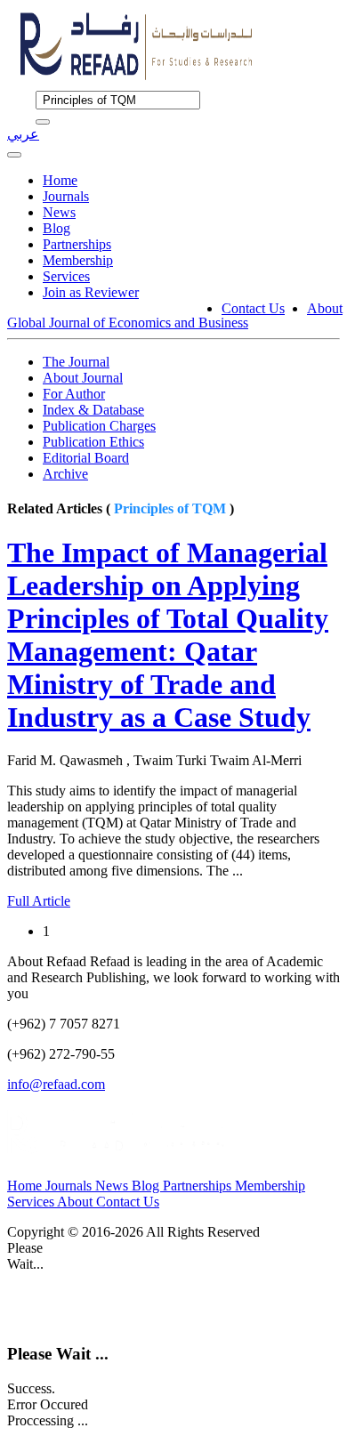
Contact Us (253, 308)
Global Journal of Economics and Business (127, 322)
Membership (78, 260)
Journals (66, 196)
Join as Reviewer (91, 292)
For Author (74, 393)
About (325, 308)
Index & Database (93, 409)
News (59, 212)
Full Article (38, 900)
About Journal (83, 377)
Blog (56, 228)
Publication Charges (99, 425)
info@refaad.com (56, 1084)
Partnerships (77, 244)
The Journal (76, 361)
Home (60, 180)
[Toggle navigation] (14, 154)
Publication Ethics (93, 441)
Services (66, 276)
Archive (65, 473)
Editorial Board (86, 457)
